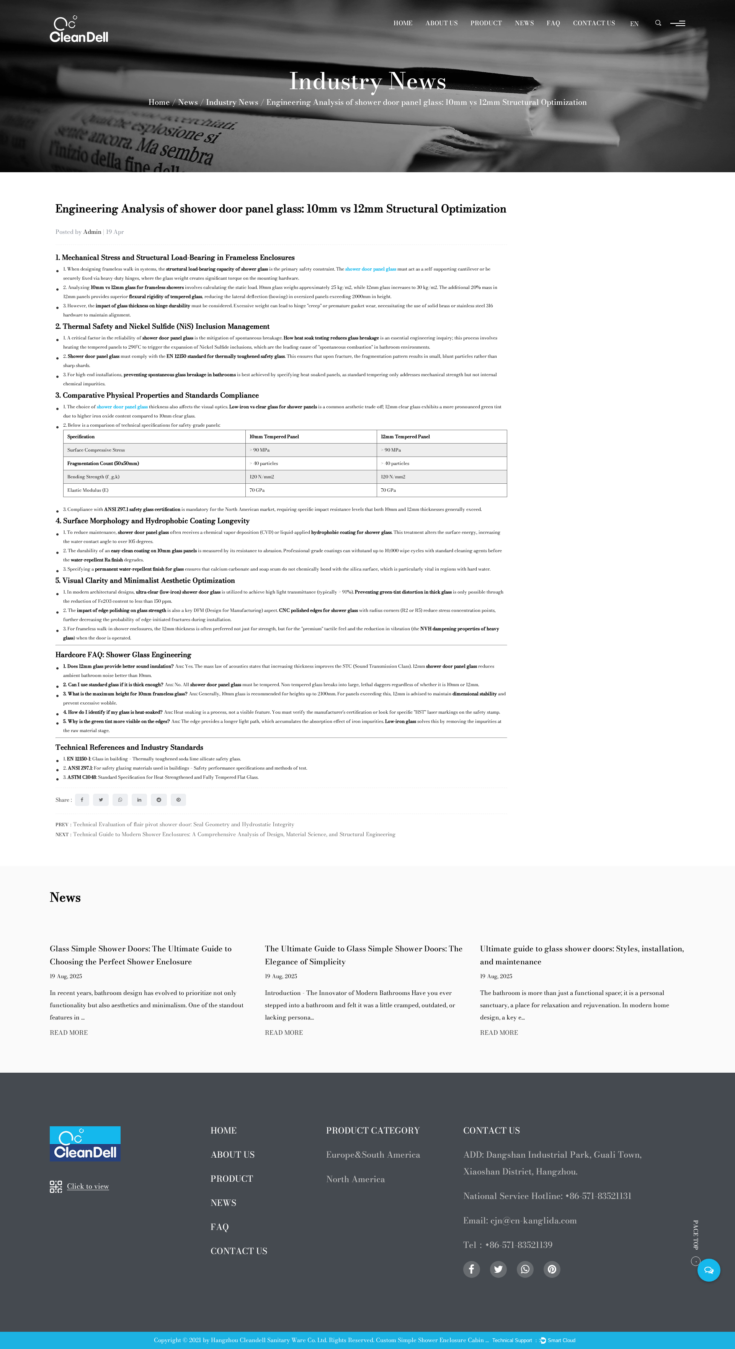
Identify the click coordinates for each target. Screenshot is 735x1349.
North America (355, 1179)
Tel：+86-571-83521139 (508, 1244)
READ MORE (111, 1032)
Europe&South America (504, 31)
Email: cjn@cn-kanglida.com (520, 1220)
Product (486, 23)
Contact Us (594, 23)
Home (403, 23)
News (524, 23)
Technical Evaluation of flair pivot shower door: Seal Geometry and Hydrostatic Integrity (183, 824)
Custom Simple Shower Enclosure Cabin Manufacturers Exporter (433, 1340)
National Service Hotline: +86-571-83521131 (547, 1195)
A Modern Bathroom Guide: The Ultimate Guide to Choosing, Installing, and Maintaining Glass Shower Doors (615, 961)
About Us (441, 23)
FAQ (553, 23)
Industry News (232, 102)
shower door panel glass (370, 268)
